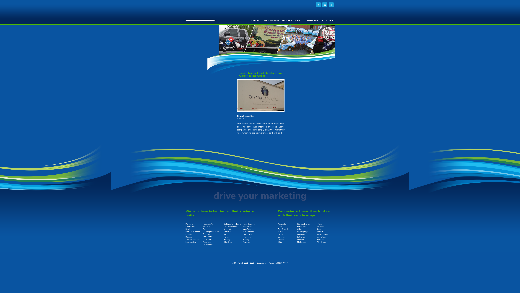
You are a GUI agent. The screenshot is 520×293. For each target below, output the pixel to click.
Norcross (320, 226)
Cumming (281, 237)
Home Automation (193, 232)
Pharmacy (247, 242)
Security (227, 239)
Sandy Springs (322, 234)
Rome (319, 229)
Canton (281, 234)
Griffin (299, 229)
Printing (246, 239)
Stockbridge (321, 237)
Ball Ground (283, 229)
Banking (189, 237)
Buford (280, 232)
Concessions (208, 234)
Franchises (247, 237)
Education (227, 232)
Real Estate (207, 237)
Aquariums (207, 242)
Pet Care (206, 226)
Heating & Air (208, 224)
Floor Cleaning (249, 224)
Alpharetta (282, 224)
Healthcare (247, 234)
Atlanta (281, 226)
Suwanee (320, 239)
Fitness (226, 237)
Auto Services (248, 232)
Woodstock (321, 242)
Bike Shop (228, 242)
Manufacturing (248, 229)
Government (208, 244)
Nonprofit (227, 229)
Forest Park (301, 226)
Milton (319, 224)
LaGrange (301, 237)
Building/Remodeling (232, 224)
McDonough (302, 242)
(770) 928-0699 (281, 263)
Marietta (300, 239)
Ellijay (280, 242)
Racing (226, 234)
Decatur (281, 239)
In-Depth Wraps (206, 10)
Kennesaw (301, 234)
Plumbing (189, 224)
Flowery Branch (303, 224)
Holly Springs (302, 232)
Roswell (320, 232)
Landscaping (191, 242)
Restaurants (247, 226)
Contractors (190, 226)
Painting (189, 234)
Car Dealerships (230, 226)
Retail (188, 229)
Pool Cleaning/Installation (211, 230)
